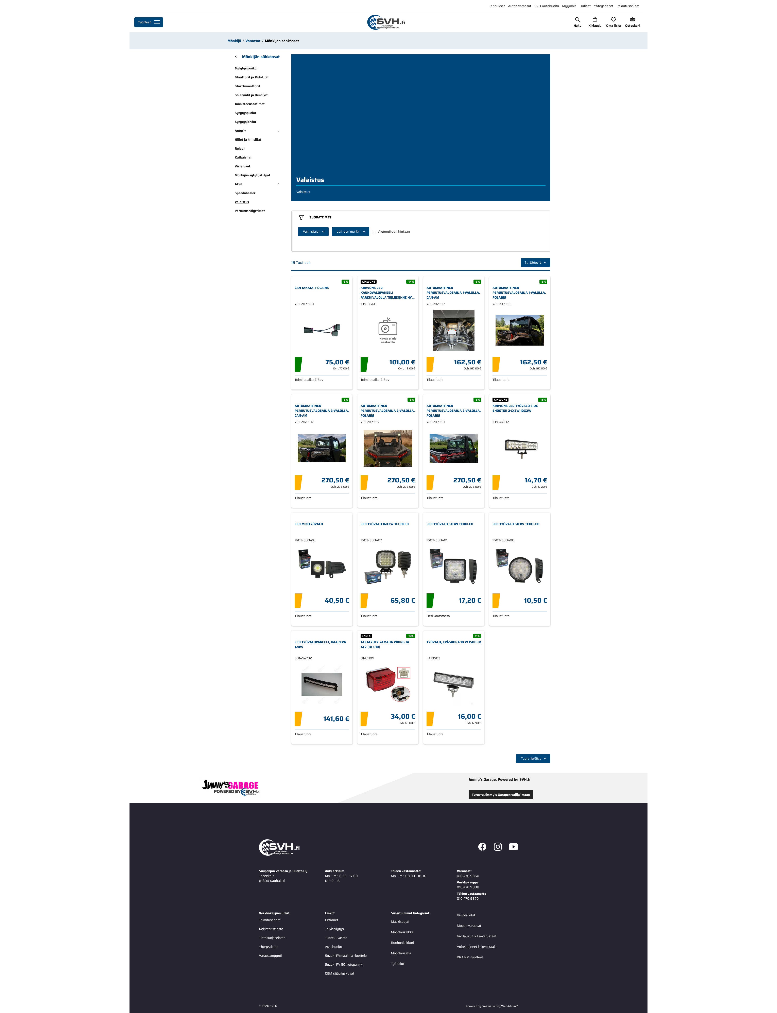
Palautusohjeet (628, 6)
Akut (238, 184)
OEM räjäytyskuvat (339, 973)
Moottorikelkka (402, 931)
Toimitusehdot (269, 919)
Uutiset (585, 6)
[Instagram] (497, 847)
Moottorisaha (401, 953)
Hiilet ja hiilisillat (248, 139)
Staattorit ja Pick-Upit (252, 77)
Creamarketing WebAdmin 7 (500, 1006)
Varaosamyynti (270, 955)
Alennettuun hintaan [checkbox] (394, 231)
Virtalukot (242, 166)
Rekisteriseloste (271, 928)
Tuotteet (144, 22)
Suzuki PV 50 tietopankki (344, 964)
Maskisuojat (400, 921)
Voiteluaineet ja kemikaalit (477, 946)
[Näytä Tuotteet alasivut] (157, 22)
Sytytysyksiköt (246, 68)
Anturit (240, 130)
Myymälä (569, 6)
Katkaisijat (243, 157)
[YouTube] (513, 847)
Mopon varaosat (469, 925)
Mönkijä (234, 41)
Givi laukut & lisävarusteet (476, 936)
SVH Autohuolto (546, 6)
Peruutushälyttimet (250, 210)
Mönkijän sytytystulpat (252, 175)
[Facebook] (482, 847)
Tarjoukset (497, 6)
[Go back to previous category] (235, 56)
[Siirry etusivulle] (386, 22)
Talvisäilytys (334, 928)
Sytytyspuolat (245, 112)
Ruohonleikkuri (402, 942)
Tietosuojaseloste (272, 937)
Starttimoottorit (247, 86)
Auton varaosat (519, 6)
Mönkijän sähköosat (282, 41)
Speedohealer (245, 193)
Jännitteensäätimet (250, 103)
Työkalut (397, 963)
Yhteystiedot (603, 6)
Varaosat (252, 41)
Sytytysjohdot (245, 121)
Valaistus (242, 201)
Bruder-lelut (466, 914)
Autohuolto (333, 946)
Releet (240, 148)
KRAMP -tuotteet (470, 957)
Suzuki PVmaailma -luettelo (346, 955)
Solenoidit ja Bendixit (251, 95)
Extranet (331, 919)
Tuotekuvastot (336, 937)
